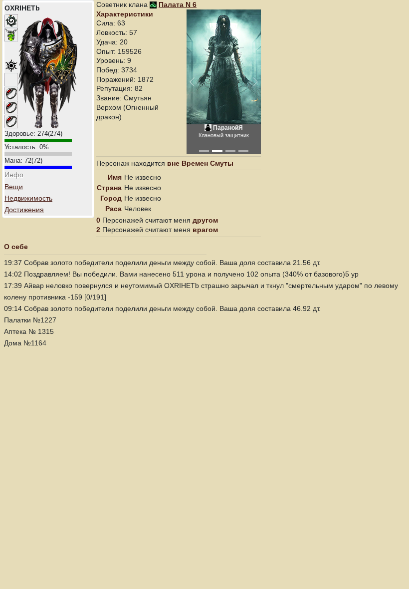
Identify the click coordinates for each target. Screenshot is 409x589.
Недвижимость (28, 198)
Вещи (13, 187)
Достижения (24, 210)
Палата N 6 (178, 4)
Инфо (13, 175)
